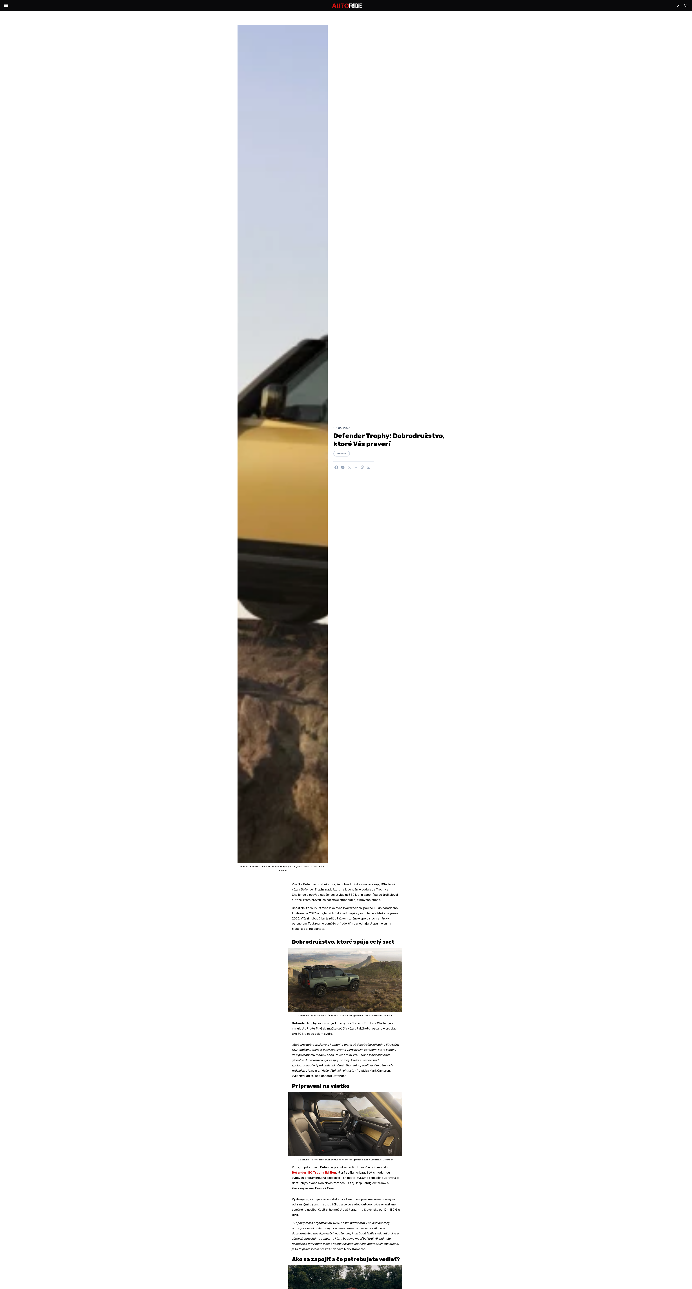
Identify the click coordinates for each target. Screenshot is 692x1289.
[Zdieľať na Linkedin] (356, 467)
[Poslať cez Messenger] (343, 467)
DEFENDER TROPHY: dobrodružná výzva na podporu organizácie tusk (275, 866)
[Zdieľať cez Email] (369, 467)
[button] (6, 5)
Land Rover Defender (382, 1015)
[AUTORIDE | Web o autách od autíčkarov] (347, 6)
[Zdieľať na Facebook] (336, 467)
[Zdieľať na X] (349, 467)
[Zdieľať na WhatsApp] (362, 467)
